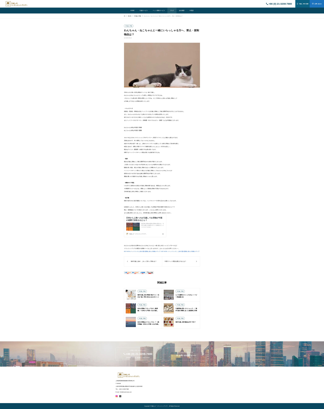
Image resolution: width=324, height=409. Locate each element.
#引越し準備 (128, 26)
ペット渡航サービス (159, 10)
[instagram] (117, 396)
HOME (132, 10)
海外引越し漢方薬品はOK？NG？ (186, 322)
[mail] (120, 396)
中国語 (192, 10)
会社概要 (181, 10)
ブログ (172, 10)
